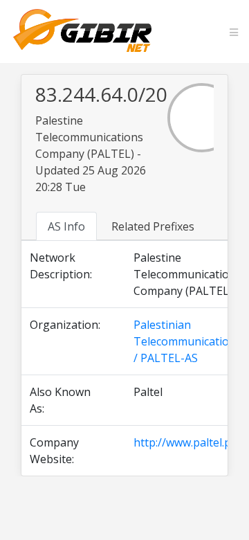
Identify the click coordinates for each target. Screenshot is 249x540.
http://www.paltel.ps (185, 442)
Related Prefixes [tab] (152, 226)
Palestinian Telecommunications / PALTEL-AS (187, 341)
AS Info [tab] (66, 226)
